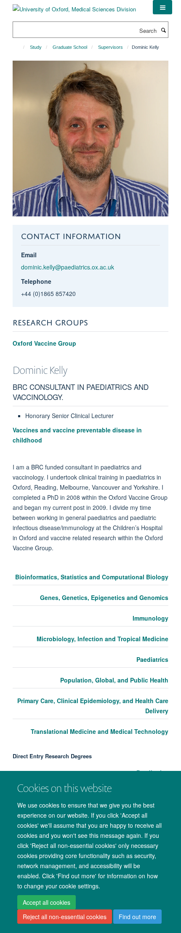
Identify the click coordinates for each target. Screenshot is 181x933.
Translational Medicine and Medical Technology (99, 731)
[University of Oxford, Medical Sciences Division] (74, 6)
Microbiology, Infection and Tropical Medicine (102, 638)
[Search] (163, 30)
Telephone (36, 281)
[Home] (20, 47)
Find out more (137, 916)
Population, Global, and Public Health (114, 680)
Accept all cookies (46, 902)
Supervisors (110, 47)
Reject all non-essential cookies (64, 916)
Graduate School (70, 47)
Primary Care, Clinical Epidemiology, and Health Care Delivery (92, 705)
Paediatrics (152, 659)
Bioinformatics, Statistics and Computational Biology (91, 577)
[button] (162, 7)
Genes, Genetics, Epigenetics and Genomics (104, 597)
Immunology (150, 618)
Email (29, 255)
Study (36, 47)
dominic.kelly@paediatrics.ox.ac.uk (67, 267)
